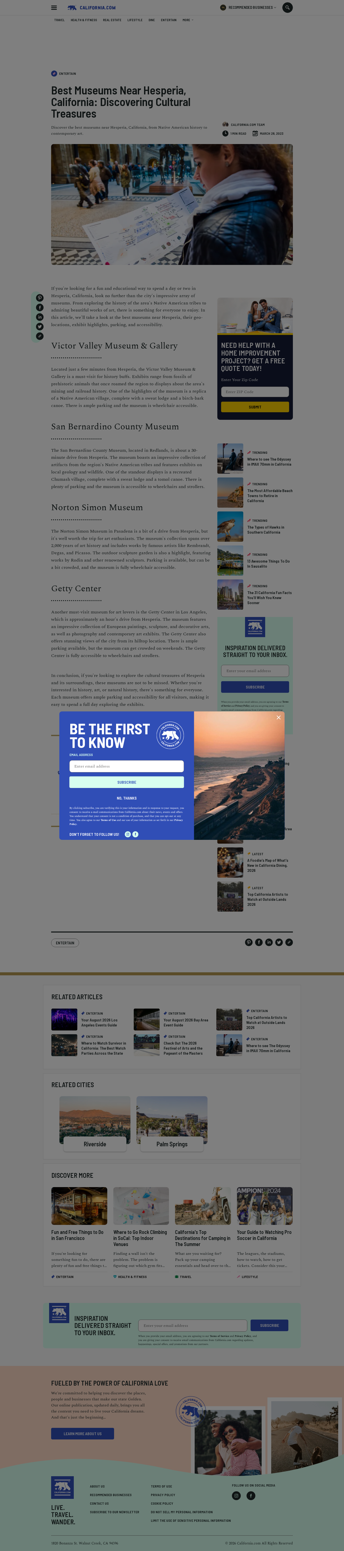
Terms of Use (108, 820)
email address (81, 754)
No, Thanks (127, 798)
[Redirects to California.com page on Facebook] (135, 834)
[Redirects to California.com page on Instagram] (128, 834)
